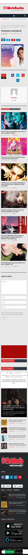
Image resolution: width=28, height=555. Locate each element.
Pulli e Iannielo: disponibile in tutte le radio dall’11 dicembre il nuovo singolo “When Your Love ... (14, 381)
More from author (15, 109)
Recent (3, 490)
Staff (23, 549)
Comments (16, 490)
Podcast (15, 549)
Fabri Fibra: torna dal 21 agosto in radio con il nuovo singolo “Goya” (13, 407)
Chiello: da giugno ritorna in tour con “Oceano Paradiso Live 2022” (12, 210)
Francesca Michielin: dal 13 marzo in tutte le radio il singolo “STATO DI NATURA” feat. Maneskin (12, 237)
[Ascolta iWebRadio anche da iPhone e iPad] (14, 525)
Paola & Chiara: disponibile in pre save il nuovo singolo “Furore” (13, 132)
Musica (3, 113)
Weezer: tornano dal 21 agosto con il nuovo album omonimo (17, 420)
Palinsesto (9, 549)
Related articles (6, 109)
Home (4, 549)
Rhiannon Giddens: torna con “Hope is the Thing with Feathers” (17, 444)
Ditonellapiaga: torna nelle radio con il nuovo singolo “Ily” (13, 263)
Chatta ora (10, 552)
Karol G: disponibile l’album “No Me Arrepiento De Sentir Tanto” (17, 436)
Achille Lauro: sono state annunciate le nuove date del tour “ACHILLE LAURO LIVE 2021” (13, 184)
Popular (9, 490)
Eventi (19, 549)
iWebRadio (5, 33)
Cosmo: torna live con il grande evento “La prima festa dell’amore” (13, 157)
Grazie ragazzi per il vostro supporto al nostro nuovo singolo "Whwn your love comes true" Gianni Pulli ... (14, 376)
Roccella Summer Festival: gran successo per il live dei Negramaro (18, 428)
